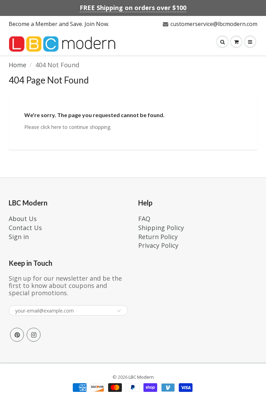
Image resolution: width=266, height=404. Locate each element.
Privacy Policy (158, 245)
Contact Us (25, 227)
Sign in (19, 236)
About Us (23, 218)
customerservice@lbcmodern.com (213, 24)
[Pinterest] (17, 335)
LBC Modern (141, 377)
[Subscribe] (119, 310)
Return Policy (158, 236)
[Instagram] (34, 335)
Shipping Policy (161, 227)
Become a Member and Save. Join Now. (59, 24)
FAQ (144, 218)
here (56, 127)
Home (17, 65)
